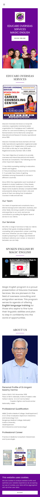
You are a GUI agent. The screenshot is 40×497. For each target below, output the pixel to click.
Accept (20, 492)
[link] (20, 17)
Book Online (20, 38)
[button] (4, 4)
